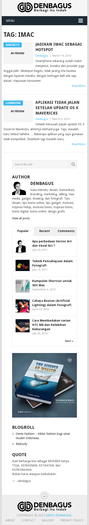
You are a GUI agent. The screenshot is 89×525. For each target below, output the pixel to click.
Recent (44, 231)
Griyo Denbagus (58, 515)
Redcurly (21, 444)
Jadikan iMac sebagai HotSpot (58, 47)
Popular (23, 231)
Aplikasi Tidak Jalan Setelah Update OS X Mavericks (57, 107)
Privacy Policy (71, 520)
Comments (66, 231)
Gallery (48, 520)
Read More (79, 85)
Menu (10, 20)
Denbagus (41, 55)
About (10, 520)
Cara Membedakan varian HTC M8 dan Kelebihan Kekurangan (51, 325)
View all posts (21, 218)
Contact (28, 520)
